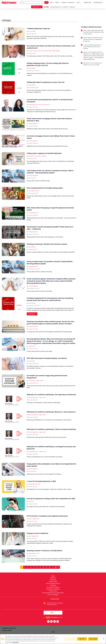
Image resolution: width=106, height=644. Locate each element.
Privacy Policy (53, 591)
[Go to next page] (58, 567)
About (53, 576)
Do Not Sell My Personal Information (53, 593)
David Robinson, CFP (33, 553)
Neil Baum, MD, (32, 156)
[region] (53, 639)
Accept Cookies (93, 639)
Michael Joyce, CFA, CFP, (34, 104)
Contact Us (53, 580)
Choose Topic (35, 7)
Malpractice (72, 7)
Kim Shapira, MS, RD (33, 190)
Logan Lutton (31, 346)
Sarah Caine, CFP (45, 104)
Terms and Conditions (53, 587)
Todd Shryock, (32, 380)
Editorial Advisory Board (53, 583)
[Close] (103, 639)
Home (53, 632)
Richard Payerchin (33, 123)
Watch (57, 2)
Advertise (53, 578)
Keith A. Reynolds (41, 156)
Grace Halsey (31, 68)
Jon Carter (31, 501)
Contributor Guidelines (53, 589)
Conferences (71, 2)
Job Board (53, 585)
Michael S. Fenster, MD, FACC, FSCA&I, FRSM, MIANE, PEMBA (44, 51)
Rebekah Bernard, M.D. (34, 484)
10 (49, 567)
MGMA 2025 (66, 7)
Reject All (82, 639)
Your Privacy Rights (53, 595)
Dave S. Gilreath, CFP (33, 518)
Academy (64, 2)
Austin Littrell (31, 31)
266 (56, 567)
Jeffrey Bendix (32, 247)
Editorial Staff (53, 581)
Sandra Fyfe (31, 361)
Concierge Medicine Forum (56, 7)
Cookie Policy (15, 642)
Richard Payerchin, (33, 397)
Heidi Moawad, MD (33, 536)
